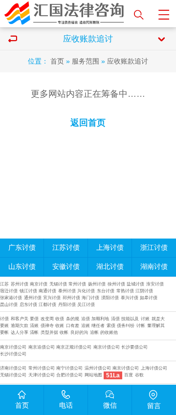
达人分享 (19, 332)
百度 (128, 374)
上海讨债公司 (154, 368)
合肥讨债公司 (69, 374)
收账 (59, 325)
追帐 (94, 332)
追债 (85, 318)
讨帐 (140, 325)
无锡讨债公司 (13, 374)
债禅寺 (47, 325)
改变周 (47, 318)
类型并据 (49, 332)
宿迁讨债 (9, 290)
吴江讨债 (86, 304)
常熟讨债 (125, 290)
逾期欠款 (19, 325)
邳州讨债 (71, 297)
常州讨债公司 (41, 368)
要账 (4, 325)
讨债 (4, 318)
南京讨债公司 (13, 347)
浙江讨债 (154, 247)
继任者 (98, 325)
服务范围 (85, 61)
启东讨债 (28, 304)
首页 (57, 61)
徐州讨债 (116, 284)
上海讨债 (110, 247)
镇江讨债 (28, 290)
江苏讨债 (66, 247)
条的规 (72, 318)
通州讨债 (33, 297)
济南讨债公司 (13, 368)
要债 (34, 318)
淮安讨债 (155, 284)
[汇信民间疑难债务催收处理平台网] (65, 13)
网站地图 (93, 374)
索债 (111, 325)
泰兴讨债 (129, 297)
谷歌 (139, 374)
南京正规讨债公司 (73, 347)
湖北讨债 (110, 266)
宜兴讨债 (52, 297)
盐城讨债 (135, 284)
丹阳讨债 (67, 304)
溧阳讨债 (110, 297)
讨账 (145, 318)
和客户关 (19, 318)
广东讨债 (22, 247)
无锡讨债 (58, 284)
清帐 (34, 332)
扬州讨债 (97, 284)
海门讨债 (90, 297)
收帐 (64, 332)
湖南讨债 (154, 266)
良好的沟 (79, 332)
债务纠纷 (125, 325)
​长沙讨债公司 (13, 353)
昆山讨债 (9, 304)
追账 (85, 325)
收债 (59, 318)
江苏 (4, 284)
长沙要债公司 (134, 347)
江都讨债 (47, 304)
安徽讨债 (66, 266)
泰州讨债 (67, 290)
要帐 (4, 332)
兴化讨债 (86, 290)
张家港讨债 (11, 297)
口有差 (72, 325)
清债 (115, 318)
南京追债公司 (41, 347)
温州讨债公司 (98, 368)
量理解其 (156, 325)
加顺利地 (100, 318)
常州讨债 (77, 284)
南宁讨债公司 (69, 368)
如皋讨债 (148, 297)
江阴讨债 (144, 290)
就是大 (158, 318)
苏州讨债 (19, 284)
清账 (34, 325)
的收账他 (109, 332)
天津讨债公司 (41, 374)
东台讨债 (105, 290)
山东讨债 (22, 266)
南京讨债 (38, 284)
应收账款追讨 (127, 61)
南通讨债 (47, 290)
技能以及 (130, 318)
